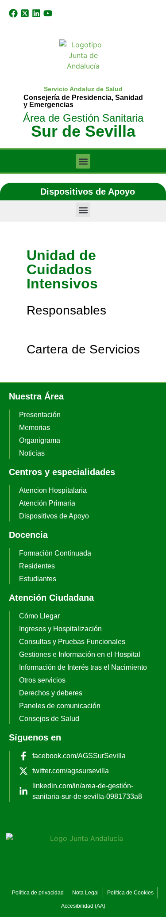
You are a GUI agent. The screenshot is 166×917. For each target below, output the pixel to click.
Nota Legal (85, 893)
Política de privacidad (38, 893)
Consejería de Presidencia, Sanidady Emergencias (83, 101)
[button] (83, 161)
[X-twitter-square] (24, 13)
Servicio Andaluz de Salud (83, 88)
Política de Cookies (130, 893)
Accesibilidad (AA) (83, 906)
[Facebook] (13, 13)
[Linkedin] (36, 13)
